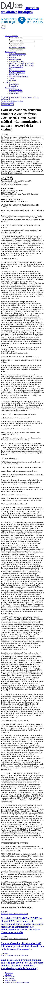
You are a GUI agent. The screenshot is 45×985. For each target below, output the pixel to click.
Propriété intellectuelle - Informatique (21, 65)
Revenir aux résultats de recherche (12, 101)
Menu (3, 26)
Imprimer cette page (7, 105)
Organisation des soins (16, 61)
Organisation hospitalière (17, 54)
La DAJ (7, 82)
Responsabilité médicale (17, 55)
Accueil (3, 97)
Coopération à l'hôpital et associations (21, 63)
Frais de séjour (14, 74)
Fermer (3, 28)
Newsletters (9, 973)
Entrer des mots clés (15, 38)
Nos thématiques (10, 52)
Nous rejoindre (10, 978)
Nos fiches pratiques (16, 92)
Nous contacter (10, 977)
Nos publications (10, 88)
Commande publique (16, 67)
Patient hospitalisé (15, 59)
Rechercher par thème (16, 44)
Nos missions (13, 86)
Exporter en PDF (8, 103)
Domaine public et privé (17, 73)
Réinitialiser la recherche (17, 48)
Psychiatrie (12, 80)
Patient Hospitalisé (13, 97)
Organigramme (14, 84)
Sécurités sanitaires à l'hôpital (18, 76)
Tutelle (11, 78)
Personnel (12, 57)
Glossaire (8, 975)
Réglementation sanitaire (17, 71)
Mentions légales (10, 980)
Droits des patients (27, 97)
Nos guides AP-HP (15, 90)
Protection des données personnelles (17, 982)
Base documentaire (11, 36)
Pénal (11, 69)
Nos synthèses (14, 93)
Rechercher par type (15, 40)
